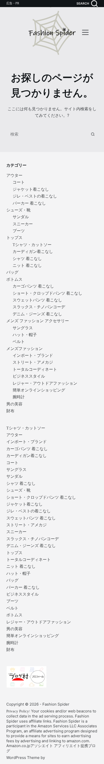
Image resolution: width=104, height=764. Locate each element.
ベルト (19, 341)
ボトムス (14, 279)
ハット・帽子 (25, 335)
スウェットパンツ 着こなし (37, 300)
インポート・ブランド (33, 355)
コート (19, 182)
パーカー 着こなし (29, 203)
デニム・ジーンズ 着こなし (37, 314)
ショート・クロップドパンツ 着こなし (47, 293)
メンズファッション (24, 348)
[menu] (85, 32)
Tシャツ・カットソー (32, 245)
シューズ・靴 (18, 210)
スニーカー (23, 224)
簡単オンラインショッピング (39, 390)
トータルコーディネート (35, 369)
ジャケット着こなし (31, 189)
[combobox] (47, 134)
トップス (14, 237)
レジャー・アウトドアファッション (45, 383)
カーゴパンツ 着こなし (33, 286)
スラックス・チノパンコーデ (39, 307)
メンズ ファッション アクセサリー (37, 321)
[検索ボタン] (92, 134)
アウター (14, 175)
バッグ (12, 272)
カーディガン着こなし (33, 251)
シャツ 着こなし (27, 258)
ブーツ (19, 231)
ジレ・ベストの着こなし (35, 196)
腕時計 (19, 397)
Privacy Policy (17, 711)
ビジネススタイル (29, 376)
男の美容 (14, 404)
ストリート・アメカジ (33, 362)
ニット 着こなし (27, 265)
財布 (10, 411)
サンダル (21, 217)
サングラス (23, 328)
